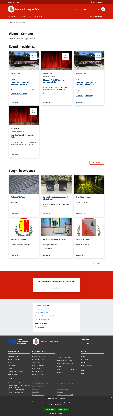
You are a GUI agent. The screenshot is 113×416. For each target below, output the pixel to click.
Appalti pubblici (36, 368)
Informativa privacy (62, 389)
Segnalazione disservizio (39, 386)
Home (11, 22)
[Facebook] (80, 9)
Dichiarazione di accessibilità (65, 395)
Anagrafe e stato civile (38, 356)
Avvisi (83, 362)
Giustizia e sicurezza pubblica (65, 360)
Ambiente (59, 366)
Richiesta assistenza (38, 395)
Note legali (60, 392)
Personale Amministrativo (15, 371)
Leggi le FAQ (35, 392)
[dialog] (56, 406)
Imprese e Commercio (38, 365)
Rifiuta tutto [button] (63, 409)
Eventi (83, 373)
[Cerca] (103, 9)
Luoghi (83, 370)
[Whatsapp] (88, 9)
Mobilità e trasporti (37, 374)
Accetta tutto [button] (50, 409)
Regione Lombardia (13, 2)
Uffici (9, 362)
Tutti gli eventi (95, 163)
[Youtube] (84, 9)
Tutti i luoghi (96, 263)
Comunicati (84, 359)
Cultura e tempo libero (38, 359)
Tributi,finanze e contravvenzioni (66, 363)
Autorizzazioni (61, 372)
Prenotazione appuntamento (40, 383)
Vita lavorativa (36, 362)
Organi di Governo (13, 356)
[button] (56, 413)
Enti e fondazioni (12, 365)
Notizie (83, 356)
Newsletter (35, 389)
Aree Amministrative (14, 359)
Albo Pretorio (60, 386)
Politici (10, 368)
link (72, 406)
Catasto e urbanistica (38, 371)
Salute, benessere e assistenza (65, 369)
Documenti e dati (12, 374)
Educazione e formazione (64, 357)
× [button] (111, 398)
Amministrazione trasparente (65, 383)
